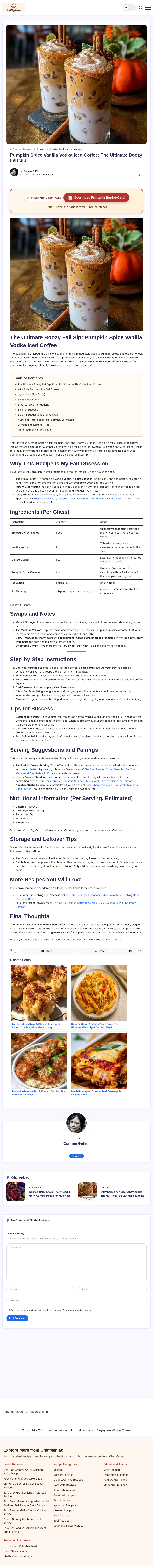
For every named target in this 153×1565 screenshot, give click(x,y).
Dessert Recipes (63, 1474)
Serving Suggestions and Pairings (38, 414)
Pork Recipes (61, 1515)
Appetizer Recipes (64, 1505)
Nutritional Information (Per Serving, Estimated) (46, 419)
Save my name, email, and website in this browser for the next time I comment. (51, 1310)
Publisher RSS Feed (115, 1479)
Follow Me (76, 1156)
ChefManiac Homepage (17, 1556)
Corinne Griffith (32, 171)
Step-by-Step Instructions (33, 404)
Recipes (58, 1469)
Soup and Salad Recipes (68, 1525)
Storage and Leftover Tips (33, 424)
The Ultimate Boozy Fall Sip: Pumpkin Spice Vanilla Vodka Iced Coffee (59, 384)
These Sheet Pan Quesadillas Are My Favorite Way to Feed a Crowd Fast (77, 498)
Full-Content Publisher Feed (20, 1546)
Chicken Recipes (63, 1510)
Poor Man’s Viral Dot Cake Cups (22, 1478)
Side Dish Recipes (64, 1490)
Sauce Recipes (62, 1500)
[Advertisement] (77, 1366)
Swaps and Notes (28, 399)
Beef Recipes (61, 1520)
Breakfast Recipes (64, 1495)
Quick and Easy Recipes (68, 1479)
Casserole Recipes (64, 1484)
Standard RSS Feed (115, 1484)
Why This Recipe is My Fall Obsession (40, 389)
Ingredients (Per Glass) (31, 394)
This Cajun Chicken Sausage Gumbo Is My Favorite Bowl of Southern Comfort (86, 781)
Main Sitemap (111, 1469)
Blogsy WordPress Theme (114, 1430)
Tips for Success (28, 409)
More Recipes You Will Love (34, 429)
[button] (129, 7)
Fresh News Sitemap (116, 1474)
